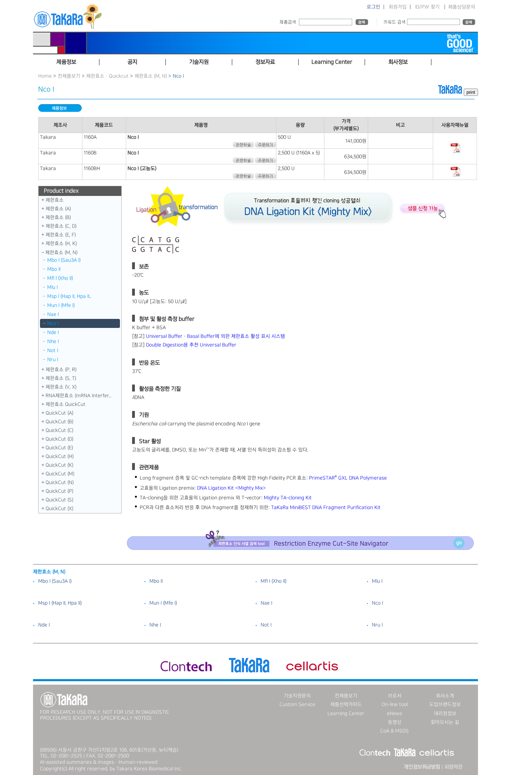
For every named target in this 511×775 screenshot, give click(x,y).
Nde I (53, 332)
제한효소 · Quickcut (108, 76)
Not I (52, 350)
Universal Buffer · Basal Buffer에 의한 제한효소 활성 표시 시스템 (215, 336)
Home (45, 76)
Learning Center (345, 713)
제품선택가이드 (346, 704)
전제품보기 (69, 76)
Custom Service (297, 704)
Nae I (53, 314)
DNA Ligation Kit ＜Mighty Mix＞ (231, 488)
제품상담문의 (461, 7)
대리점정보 (445, 713)
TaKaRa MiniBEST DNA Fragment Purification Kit (326, 507)
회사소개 (445, 696)
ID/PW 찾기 (427, 7)
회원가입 (398, 7)
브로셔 (395, 696)
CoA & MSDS (394, 731)
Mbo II (53, 269)
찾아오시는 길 (445, 722)
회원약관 (453, 767)
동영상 (395, 722)
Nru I (52, 359)
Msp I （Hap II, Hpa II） (60, 603)
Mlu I (52, 287)
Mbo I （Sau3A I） (64, 260)
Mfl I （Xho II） (60, 278)
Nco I (52, 323)
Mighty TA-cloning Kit (288, 498)
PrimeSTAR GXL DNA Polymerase (348, 478)
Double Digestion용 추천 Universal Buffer (191, 345)
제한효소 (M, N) (151, 76)
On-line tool (395, 704)
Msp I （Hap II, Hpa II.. (69, 296)
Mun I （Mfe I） (61, 305)
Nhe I (53, 341)
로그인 (373, 7)
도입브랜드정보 (445, 704)
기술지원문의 (297, 696)
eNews (394, 713)
